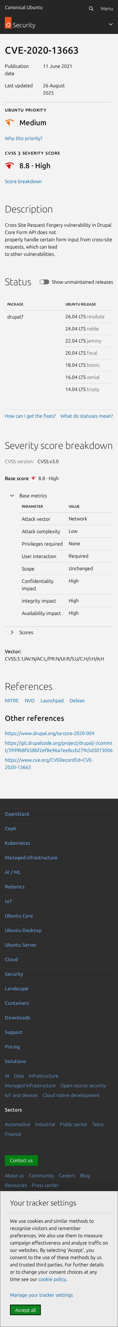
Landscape (16, 988)
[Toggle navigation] (110, 24)
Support (14, 1032)
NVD (29, 700)
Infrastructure (43, 1075)
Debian (77, 700)
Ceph (10, 828)
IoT (8, 901)
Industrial (45, 1124)
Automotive (17, 1124)
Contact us (21, 1160)
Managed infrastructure (31, 857)
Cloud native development (71, 1095)
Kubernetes (17, 843)
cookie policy (52, 1279)
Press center (45, 1185)
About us (14, 1175)
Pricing (12, 1046)
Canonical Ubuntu (24, 7)
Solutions (15, 1061)
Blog (85, 1175)
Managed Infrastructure (30, 1085)
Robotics (15, 886)
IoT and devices (21, 1095)
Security (14, 974)
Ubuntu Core (19, 915)
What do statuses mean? (87, 416)
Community (41, 1175)
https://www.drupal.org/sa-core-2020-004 (49, 733)
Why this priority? (23, 138)
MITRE (12, 700)
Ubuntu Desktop (23, 930)
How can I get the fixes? (30, 416)
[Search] (91, 8)
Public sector (73, 1124)
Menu (107, 8)
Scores (26, 632)
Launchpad (52, 700)
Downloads (17, 1017)
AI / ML (13, 872)
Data (19, 1075)
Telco (97, 1124)
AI (7, 1075)
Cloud (11, 959)
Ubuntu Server (21, 945)
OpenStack (17, 814)
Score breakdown (23, 181)
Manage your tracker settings (41, 1295)
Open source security (83, 1085)
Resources (16, 1185)
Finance (13, 1134)
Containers (17, 1003)
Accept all (25, 1310)
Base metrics (33, 495)
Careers (67, 1175)
